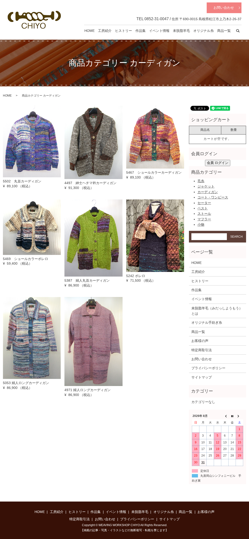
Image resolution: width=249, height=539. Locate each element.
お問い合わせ (223, 7)
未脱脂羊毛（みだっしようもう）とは (216, 310)
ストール (204, 214)
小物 (200, 224)
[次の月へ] (239, 416)
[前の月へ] (225, 416)
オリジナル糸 (203, 31)
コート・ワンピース (212, 197)
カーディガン (207, 192)
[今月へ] (232, 416)
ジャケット (205, 186)
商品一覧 (224, 31)
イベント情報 (159, 31)
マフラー (204, 219)
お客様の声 (199, 341)
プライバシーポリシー (208, 368)
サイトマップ (201, 377)
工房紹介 (105, 31)
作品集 (140, 31)
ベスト (202, 208)
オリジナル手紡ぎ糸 (206, 322)
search (237, 31)
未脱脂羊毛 (181, 31)
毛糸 (200, 181)
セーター (204, 203)
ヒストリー (123, 31)
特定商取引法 (201, 350)
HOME (89, 31)
